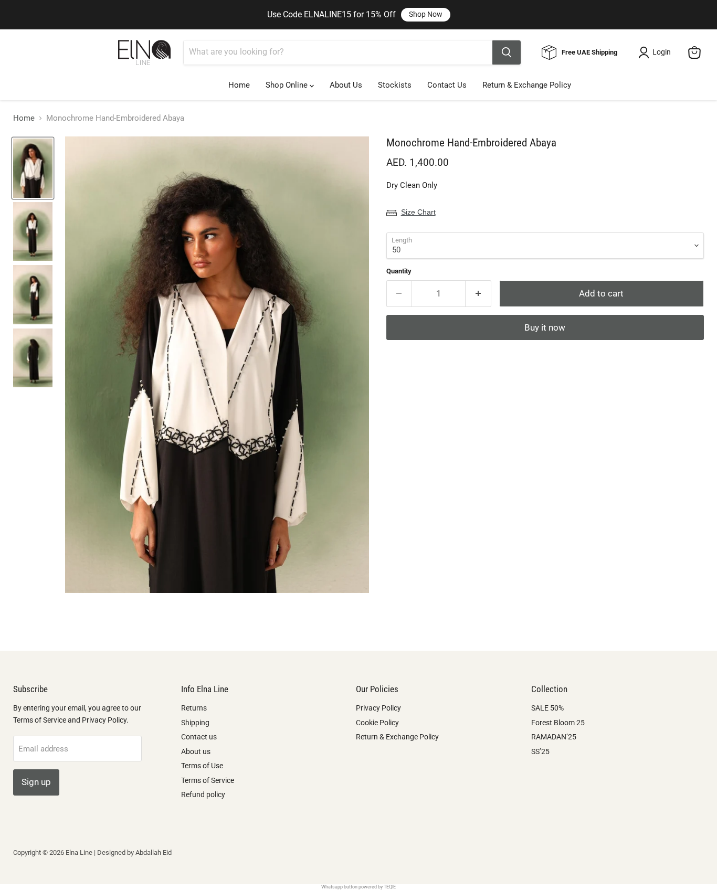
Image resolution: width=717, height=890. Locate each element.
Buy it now (544, 327)
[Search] (506, 52)
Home (239, 85)
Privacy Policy (378, 708)
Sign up (36, 782)
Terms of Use (202, 765)
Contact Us (447, 85)
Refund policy (203, 794)
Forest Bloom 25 (558, 722)
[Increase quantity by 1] (478, 293)
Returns (194, 708)
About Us (346, 85)
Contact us (199, 737)
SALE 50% (547, 708)
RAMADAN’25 (553, 737)
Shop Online (288, 85)
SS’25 (540, 751)
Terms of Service (207, 780)
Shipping (195, 722)
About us (195, 751)
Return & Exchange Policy (526, 85)
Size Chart (418, 212)
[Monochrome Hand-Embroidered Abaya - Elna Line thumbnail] (33, 168)
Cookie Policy (377, 722)
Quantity (399, 271)
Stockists (395, 85)
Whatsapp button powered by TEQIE (358, 886)
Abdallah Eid (153, 852)
